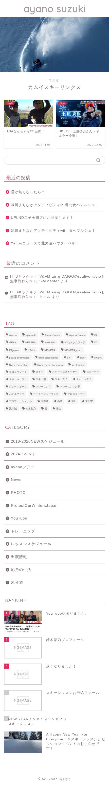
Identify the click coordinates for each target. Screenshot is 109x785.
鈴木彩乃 (31, 408)
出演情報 (19, 557)
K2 (96, 342)
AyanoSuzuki (52, 335)
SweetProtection (18, 365)
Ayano (13, 335)
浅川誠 (13, 408)
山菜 (59, 401)
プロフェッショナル (20, 401)
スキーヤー (92, 371)
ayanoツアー (22, 467)
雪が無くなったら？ (28, 192)
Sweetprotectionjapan (50, 365)
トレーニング (43, 386)
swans (98, 357)
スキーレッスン (18, 379)
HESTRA (30, 342)
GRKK (12, 342)
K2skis (31, 350)
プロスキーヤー (76, 394)
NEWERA (50, 350)
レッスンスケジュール (31, 544)
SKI (69, 357)
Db (96, 335)
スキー (39, 371)
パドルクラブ (16, 394)
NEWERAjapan (73, 350)
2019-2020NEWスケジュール (38, 441)
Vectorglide (78, 365)
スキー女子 (61, 379)
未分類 (17, 582)
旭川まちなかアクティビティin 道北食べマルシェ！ (55, 205)
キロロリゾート (18, 371)
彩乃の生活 (21, 569)
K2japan (14, 350)
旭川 (73, 401)
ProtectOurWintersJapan (34, 505)
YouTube (19, 518)
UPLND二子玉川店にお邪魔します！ (42, 218)
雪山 (58, 408)
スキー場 (41, 379)
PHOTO (18, 492)
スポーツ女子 (84, 379)
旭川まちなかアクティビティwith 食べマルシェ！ (53, 231)
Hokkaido (50, 342)
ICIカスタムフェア (74, 342)
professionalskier (48, 357)
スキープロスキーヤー (65, 371)
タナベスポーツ (18, 386)
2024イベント (23, 454)
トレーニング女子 (70, 386)
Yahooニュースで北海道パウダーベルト (45, 243)
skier (82, 357)
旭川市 (89, 401)
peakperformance (19, 357)
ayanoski (31, 335)
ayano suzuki (55, 9)
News (16, 479)
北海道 (44, 401)
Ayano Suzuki (77, 335)
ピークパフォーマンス (46, 394)
